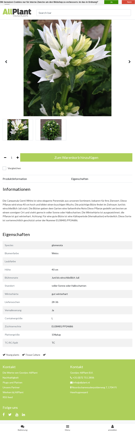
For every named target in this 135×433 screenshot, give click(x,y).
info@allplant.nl (81, 382)
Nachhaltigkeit (11, 377)
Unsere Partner (11, 387)
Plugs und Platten (12, 382)
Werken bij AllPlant (13, 392)
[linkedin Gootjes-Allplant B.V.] (23, 414)
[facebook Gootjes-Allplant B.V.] (4, 414)
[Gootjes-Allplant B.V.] (17, 12)
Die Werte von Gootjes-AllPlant (20, 372)
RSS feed (8, 397)
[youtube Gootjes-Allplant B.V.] (16, 414)
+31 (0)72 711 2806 (83, 377)
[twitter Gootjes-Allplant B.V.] (10, 414)
